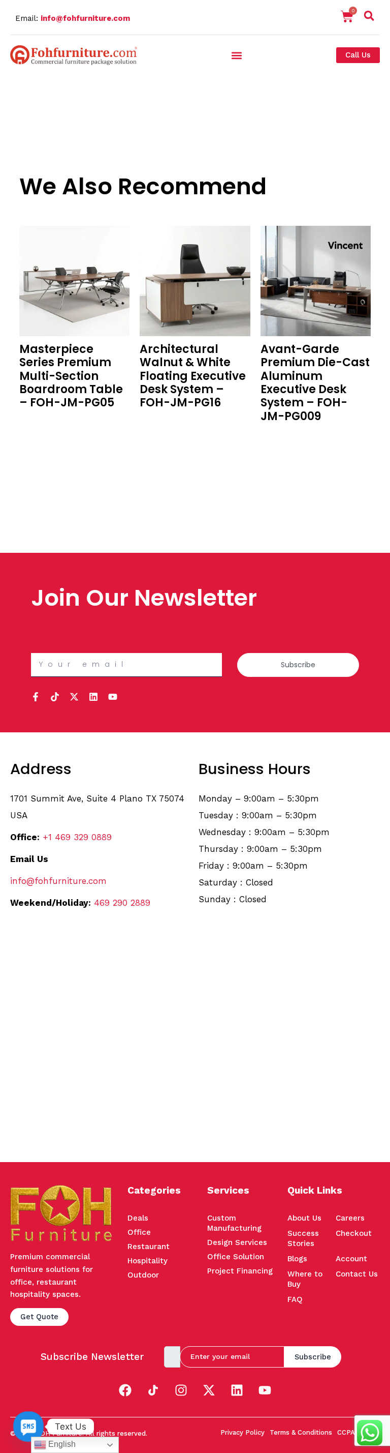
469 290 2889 (122, 903)
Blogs (297, 1258)
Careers (350, 1218)
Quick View (38, 434)
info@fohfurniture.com (85, 18)
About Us (304, 1218)
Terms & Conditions (301, 1432)
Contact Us (357, 1274)
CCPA (346, 1432)
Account (351, 1258)
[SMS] (28, 1426)
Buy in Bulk (38, 421)
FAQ (295, 1299)
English (61, 1444)
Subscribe (313, 1356)
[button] (369, 17)
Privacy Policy (242, 1432)
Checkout (354, 1233)
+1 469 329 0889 (77, 837)
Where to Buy (304, 1279)
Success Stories (303, 1238)
